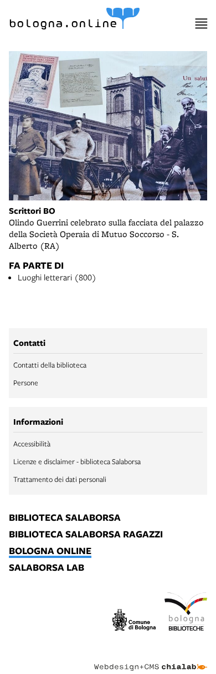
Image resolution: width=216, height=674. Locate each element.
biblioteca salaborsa (65, 518)
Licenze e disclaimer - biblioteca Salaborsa (77, 461)
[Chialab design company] (150, 658)
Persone (25, 383)
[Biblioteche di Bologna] (186, 613)
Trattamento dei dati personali (59, 479)
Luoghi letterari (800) (57, 277)
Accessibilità (31, 444)
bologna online (50, 551)
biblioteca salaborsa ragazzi (86, 534)
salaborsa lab (46, 568)
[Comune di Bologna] (134, 621)
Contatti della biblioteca (49, 365)
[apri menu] (201, 23)
